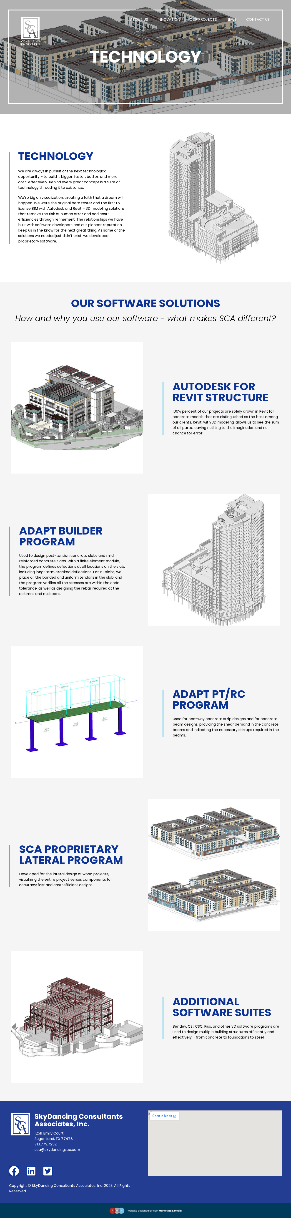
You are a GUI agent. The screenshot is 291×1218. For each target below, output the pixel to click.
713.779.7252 (46, 1144)
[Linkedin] (31, 1171)
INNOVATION (169, 19)
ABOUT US (139, 19)
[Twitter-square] (48, 1171)
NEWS (231, 19)
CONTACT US (258, 19)
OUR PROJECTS (203, 19)
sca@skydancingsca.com (57, 1149)
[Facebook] (14, 1171)
